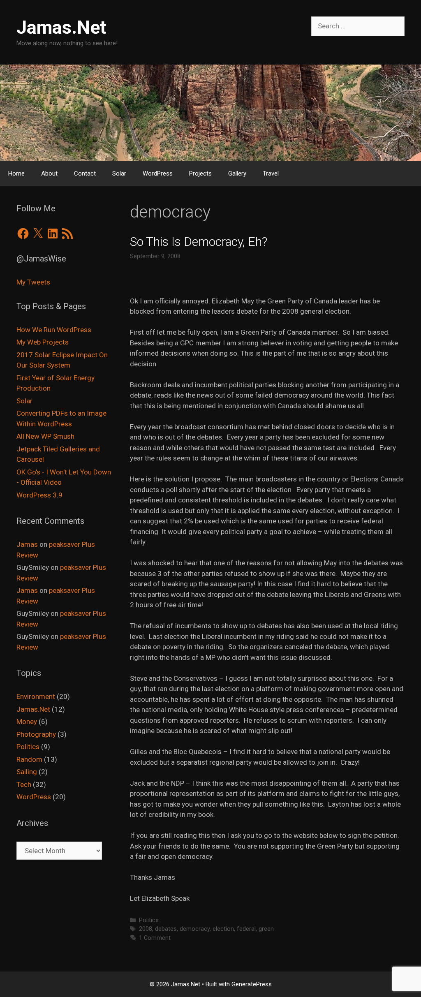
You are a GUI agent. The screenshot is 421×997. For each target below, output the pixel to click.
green (266, 928)
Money (26, 721)
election (223, 928)
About (49, 173)
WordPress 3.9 (39, 495)
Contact (85, 173)
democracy (195, 928)
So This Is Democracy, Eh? (198, 241)
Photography (36, 734)
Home (16, 173)
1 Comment (155, 938)
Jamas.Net (61, 27)
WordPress (158, 173)
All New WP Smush (45, 436)
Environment (35, 696)
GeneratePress (251, 984)
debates (166, 928)
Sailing (26, 772)
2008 (145, 928)
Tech (23, 784)
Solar (119, 173)
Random (29, 759)
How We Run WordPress (53, 330)
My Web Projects (42, 342)
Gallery (237, 173)
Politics (149, 920)
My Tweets (33, 282)
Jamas (27, 544)
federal (246, 928)
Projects (200, 173)
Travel (271, 173)
